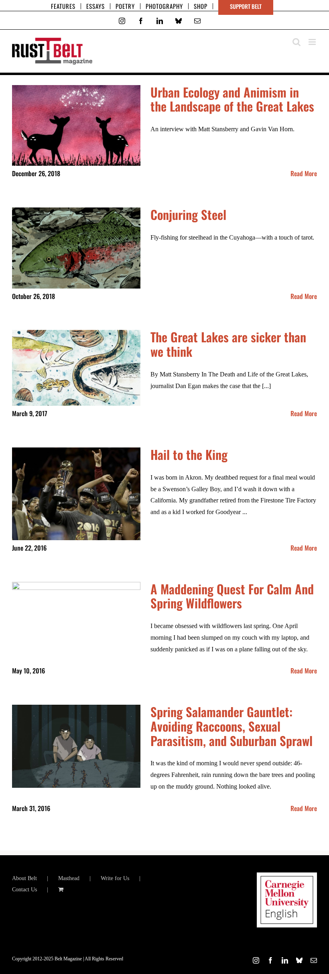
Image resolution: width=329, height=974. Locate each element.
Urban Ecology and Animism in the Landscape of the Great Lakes (232, 99)
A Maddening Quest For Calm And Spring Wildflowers (232, 596)
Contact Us (24, 890)
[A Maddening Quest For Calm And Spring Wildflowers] (76, 612)
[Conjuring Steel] (76, 248)
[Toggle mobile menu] (313, 42)
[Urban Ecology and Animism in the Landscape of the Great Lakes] (76, 125)
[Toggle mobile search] (296, 42)
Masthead (68, 878)
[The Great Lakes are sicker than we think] (76, 368)
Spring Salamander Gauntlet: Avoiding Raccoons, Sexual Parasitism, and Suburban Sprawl (231, 725)
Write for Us (115, 878)
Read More (303, 173)
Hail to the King (188, 454)
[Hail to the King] (76, 493)
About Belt (24, 878)
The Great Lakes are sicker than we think (228, 343)
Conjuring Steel (188, 214)
